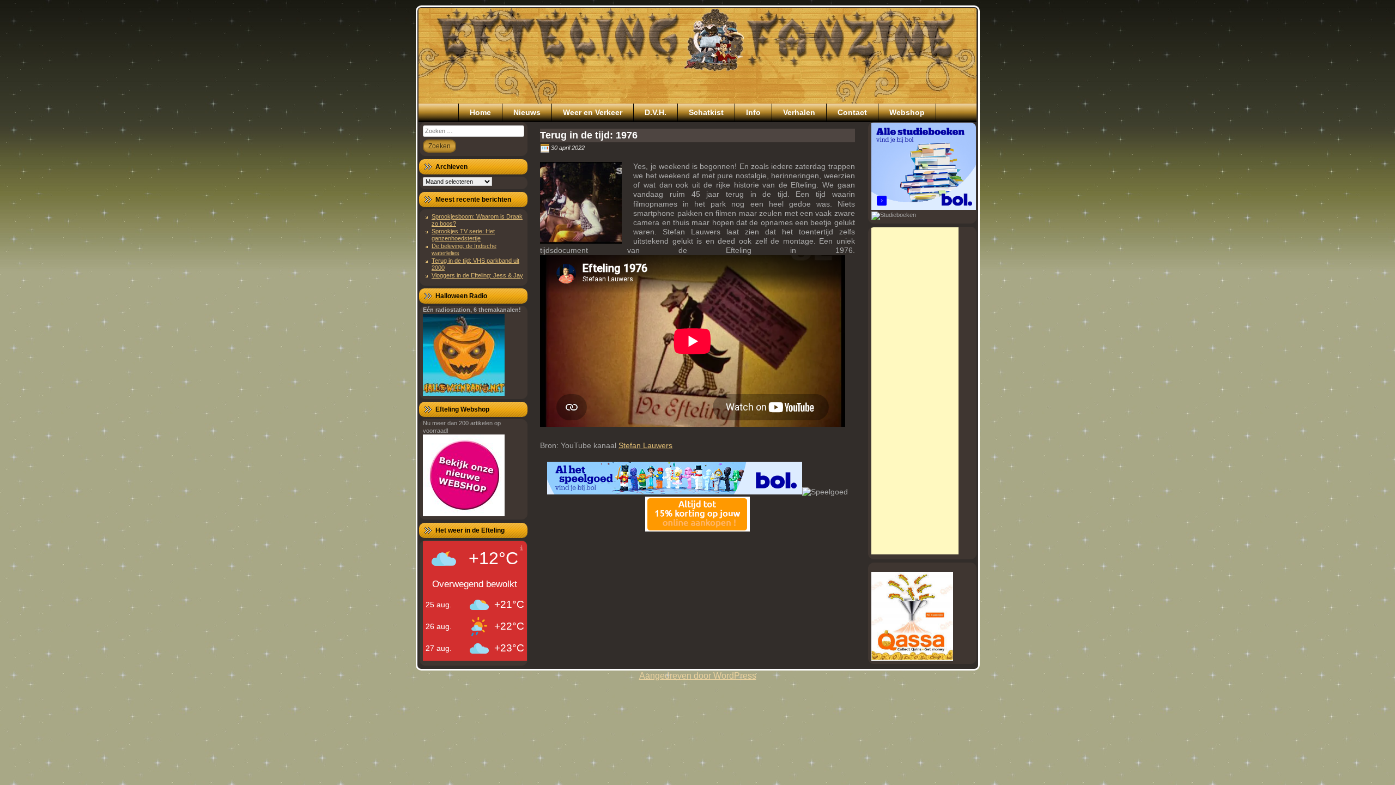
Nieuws (527, 112)
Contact (852, 112)
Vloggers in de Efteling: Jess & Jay (477, 275)
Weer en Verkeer (592, 112)
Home (480, 112)
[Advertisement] (915, 390)
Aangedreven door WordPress (697, 675)
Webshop (907, 112)
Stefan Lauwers (645, 445)
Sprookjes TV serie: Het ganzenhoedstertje (463, 234)
